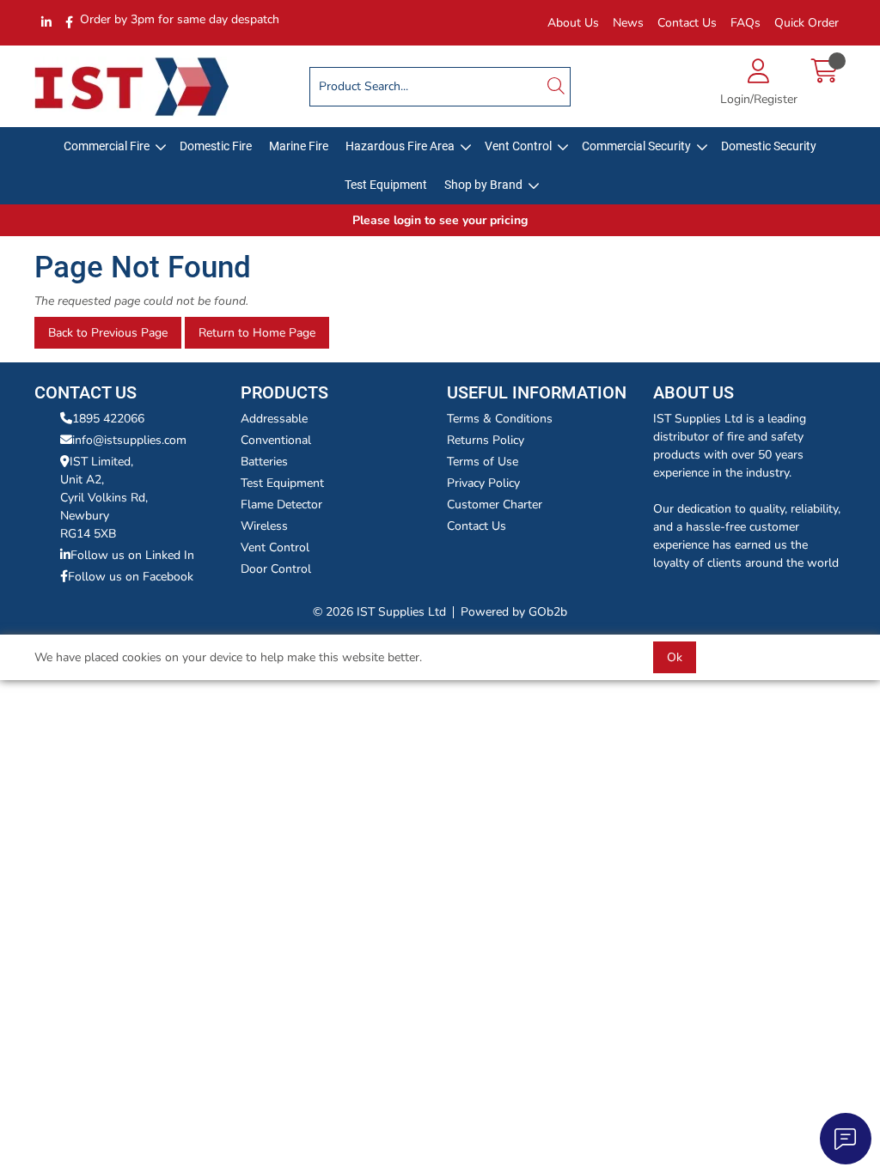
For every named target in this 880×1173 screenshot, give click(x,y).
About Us (573, 23)
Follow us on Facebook (130, 576)
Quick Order (806, 23)
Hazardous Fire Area (400, 146)
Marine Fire (298, 146)
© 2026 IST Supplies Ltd (379, 612)
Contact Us (687, 23)
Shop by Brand (483, 184)
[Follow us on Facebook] (69, 23)
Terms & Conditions (500, 418)
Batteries (264, 461)
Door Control (276, 569)
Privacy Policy (483, 483)
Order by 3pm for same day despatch (179, 19)
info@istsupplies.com (129, 440)
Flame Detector (281, 504)
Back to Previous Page (108, 333)
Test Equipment (386, 184)
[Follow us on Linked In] (46, 23)
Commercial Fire (107, 146)
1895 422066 (108, 418)
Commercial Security (636, 146)
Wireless (264, 526)
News (628, 23)
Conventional (276, 440)
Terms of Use (482, 461)
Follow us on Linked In (132, 555)
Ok (674, 657)
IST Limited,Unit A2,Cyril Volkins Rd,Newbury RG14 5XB (104, 497)
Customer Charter (494, 504)
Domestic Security (768, 146)
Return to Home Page (257, 333)
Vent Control (518, 146)
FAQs (745, 23)
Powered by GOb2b (514, 612)
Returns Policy (485, 440)
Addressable (274, 418)
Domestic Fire (216, 146)
